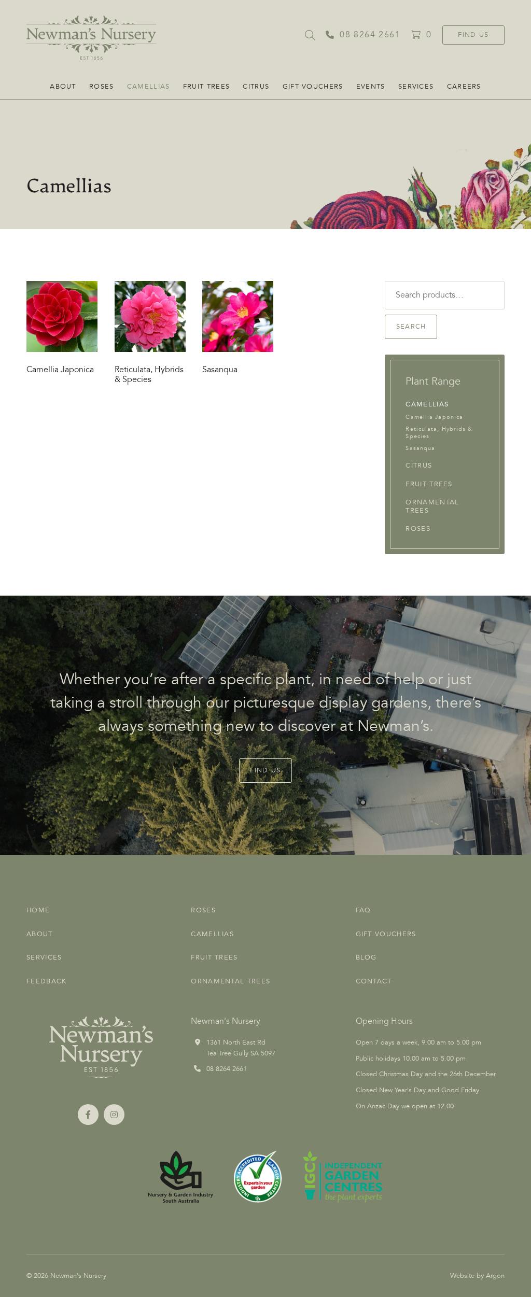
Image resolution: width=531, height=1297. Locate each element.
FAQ (363, 910)
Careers (464, 86)
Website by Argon (477, 1276)
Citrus (256, 86)
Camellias (148, 86)
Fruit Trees (206, 86)
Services (416, 86)
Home (38, 910)
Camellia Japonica (434, 417)
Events (370, 86)
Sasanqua (420, 448)
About (63, 86)
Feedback (46, 981)
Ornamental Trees (432, 506)
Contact (374, 981)
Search (411, 326)
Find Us (473, 35)
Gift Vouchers (313, 86)
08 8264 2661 (226, 1069)
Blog (366, 957)
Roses (101, 86)
